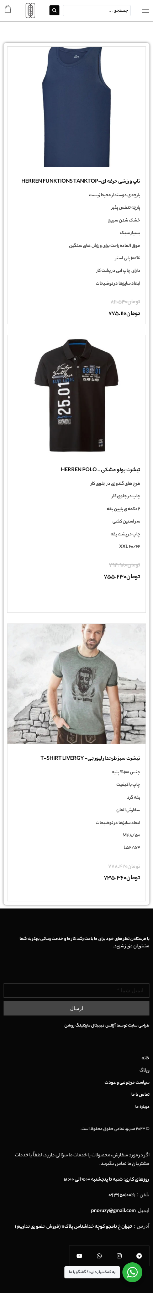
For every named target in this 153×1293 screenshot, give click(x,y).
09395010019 (122, 1195)
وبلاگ (144, 1070)
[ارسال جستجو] (54, 10)
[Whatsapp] (99, 1256)
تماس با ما (140, 1095)
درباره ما (142, 1107)
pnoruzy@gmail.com (113, 1211)
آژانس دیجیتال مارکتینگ (95, 1025)
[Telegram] (139, 1256)
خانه (145, 1058)
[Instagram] (119, 1256)
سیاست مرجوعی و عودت (127, 1082)
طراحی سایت (138, 1025)
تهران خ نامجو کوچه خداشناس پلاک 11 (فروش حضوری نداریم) (73, 1227)
